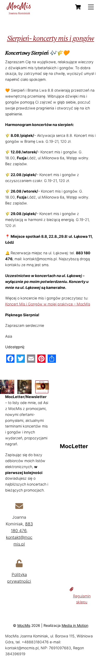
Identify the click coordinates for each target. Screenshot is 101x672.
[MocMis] (19, 13)
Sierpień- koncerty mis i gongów (50, 38)
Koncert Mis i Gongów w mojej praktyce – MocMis (47, 304)
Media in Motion (75, 625)
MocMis (23, 625)
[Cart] (78, 7)
